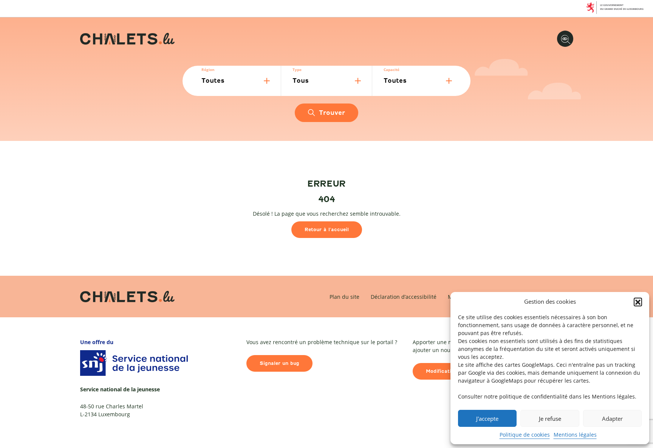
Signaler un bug (279, 363)
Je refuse (550, 418)
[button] (638, 302)
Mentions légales (575, 434)
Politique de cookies (525, 434)
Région (208, 69)
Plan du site (344, 296)
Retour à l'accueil (327, 229)
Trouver (332, 112)
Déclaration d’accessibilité (403, 296)
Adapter (612, 418)
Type (297, 69)
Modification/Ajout (449, 371)
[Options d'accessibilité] (565, 39)
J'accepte (487, 418)
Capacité (391, 69)
